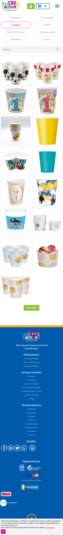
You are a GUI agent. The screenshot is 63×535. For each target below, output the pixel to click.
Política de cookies (32, 395)
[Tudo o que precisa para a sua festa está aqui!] (9, 6)
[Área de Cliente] (31, 6)
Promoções (47, 17)
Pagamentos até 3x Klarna (32, 391)
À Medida (15, 39)
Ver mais (31, 307)
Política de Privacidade (32, 387)
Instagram (32, 448)
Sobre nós (32, 376)
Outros (47, 39)
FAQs (32, 399)
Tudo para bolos (47, 32)
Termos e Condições (32, 384)
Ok (3, 531)
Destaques (16, 17)
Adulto (47, 24)
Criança (16, 24)
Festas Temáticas (15, 32)
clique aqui (49, 527)
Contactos (32, 380)
